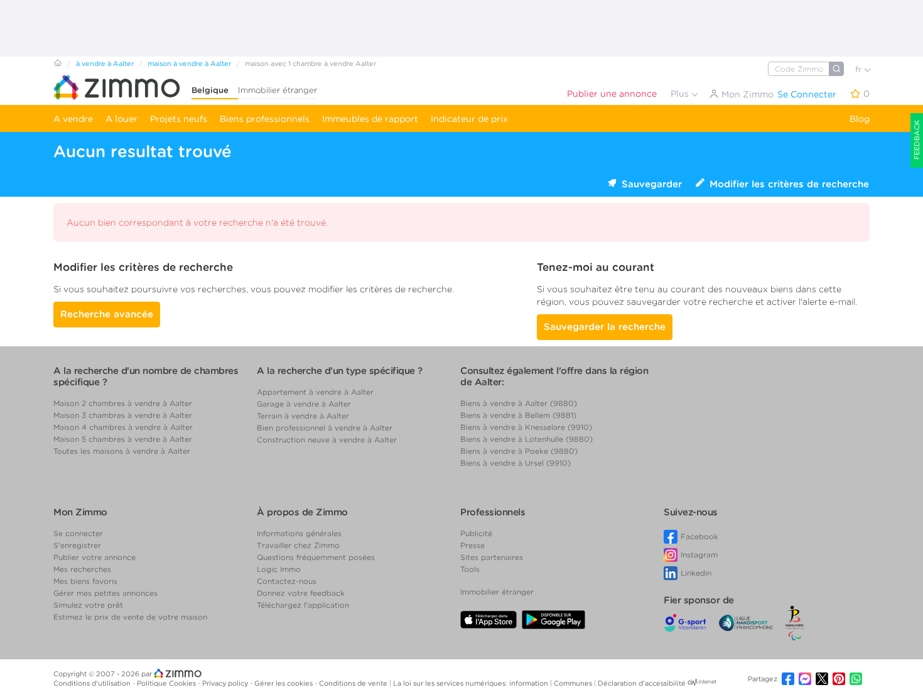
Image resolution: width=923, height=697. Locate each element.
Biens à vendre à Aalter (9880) (518, 403)
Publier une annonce (612, 94)
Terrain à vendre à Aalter (303, 415)
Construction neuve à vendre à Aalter (327, 439)
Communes (574, 683)
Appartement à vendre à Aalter (315, 392)
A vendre (73, 119)
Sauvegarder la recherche (605, 326)
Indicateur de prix (469, 119)
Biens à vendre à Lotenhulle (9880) (526, 439)
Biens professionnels (265, 119)
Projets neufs (178, 119)
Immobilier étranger (277, 90)
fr (859, 69)
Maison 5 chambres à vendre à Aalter (122, 439)
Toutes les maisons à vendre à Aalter (121, 451)
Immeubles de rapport (370, 119)
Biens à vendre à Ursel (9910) (515, 463)
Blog (860, 119)
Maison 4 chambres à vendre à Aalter (123, 427)
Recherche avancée (106, 314)
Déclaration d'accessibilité (642, 683)
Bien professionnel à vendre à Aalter (324, 427)
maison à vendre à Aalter (189, 63)
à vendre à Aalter (105, 63)
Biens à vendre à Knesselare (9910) (526, 427)
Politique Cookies (167, 683)
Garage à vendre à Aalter (304, 404)
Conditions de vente (354, 683)
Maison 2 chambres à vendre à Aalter (122, 403)
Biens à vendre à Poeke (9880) (519, 451)
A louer (121, 119)
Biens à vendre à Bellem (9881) (518, 415)
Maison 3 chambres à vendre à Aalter (122, 415)
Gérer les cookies (284, 683)
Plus (681, 94)
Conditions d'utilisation (92, 683)
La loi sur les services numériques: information (471, 683)
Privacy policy (226, 683)
